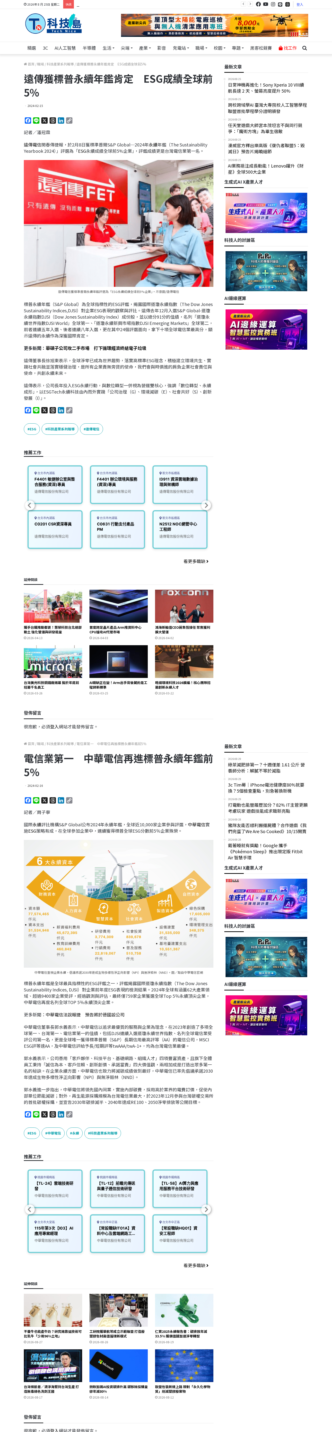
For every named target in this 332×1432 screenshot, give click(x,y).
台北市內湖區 (46, 473)
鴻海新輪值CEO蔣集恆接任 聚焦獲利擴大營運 (182, 629)
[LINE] (280, 4)
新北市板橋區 (171, 473)
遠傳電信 (32, 144)
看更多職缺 (194, 561)
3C (45, 48)
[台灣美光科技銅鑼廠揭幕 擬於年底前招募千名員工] (53, 661)
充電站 (179, 48)
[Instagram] (273, 4)
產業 (143, 48)
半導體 (89, 48)
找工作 (290, 48)
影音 (161, 48)
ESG (82, 151)
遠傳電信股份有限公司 (52, 491)
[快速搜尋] (304, 48)
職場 (199, 48)
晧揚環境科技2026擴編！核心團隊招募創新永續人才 (182, 685)
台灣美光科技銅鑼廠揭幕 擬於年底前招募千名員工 (51, 685)
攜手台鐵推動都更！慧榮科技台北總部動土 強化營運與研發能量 (53, 629)
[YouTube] (265, 4)
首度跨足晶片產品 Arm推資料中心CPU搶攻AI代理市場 (115, 629)
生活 (107, 48)
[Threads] (287, 4)
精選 (31, 48)
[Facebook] (258, 4)
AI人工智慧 (65, 48)
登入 (300, 4)
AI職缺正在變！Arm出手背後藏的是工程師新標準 (118, 685)
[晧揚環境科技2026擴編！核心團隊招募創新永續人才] (184, 661)
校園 (218, 48)
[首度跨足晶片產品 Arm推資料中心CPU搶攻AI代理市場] (118, 606)
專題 (236, 48)
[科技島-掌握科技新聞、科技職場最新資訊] (53, 23)
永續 (153, 144)
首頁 (31, 64)
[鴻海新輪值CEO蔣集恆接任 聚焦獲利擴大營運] (184, 606)
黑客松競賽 (261, 48)
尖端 (125, 48)
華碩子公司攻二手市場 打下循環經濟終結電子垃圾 (96, 348)
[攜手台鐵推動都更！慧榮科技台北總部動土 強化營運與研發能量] (53, 606)
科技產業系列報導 (60, 64)
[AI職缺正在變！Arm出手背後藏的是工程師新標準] (118, 661)
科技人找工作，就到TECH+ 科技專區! (113, 4)
